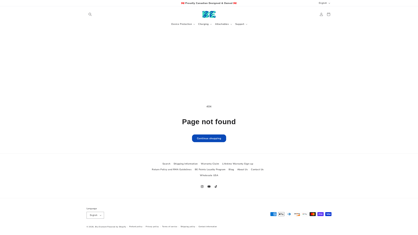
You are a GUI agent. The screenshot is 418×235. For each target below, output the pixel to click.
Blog (231, 169)
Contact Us (257, 169)
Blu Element (101, 227)
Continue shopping (209, 138)
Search (166, 163)
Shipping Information (186, 163)
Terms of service (169, 226)
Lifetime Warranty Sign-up (237, 163)
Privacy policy (152, 226)
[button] (90, 14)
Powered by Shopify (116, 227)
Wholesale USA (209, 175)
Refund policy (135, 226)
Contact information (208, 226)
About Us (242, 169)
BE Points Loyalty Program (210, 169)
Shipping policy (188, 226)
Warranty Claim (210, 163)
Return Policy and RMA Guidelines (172, 169)
